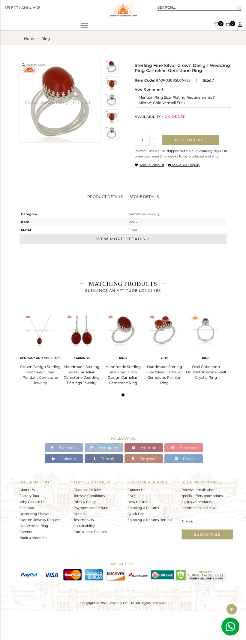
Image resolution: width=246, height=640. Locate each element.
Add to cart (190, 140)
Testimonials (84, 520)
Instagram (107, 447)
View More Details (121, 239)
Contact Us (136, 490)
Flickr (187, 458)
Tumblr (107, 458)
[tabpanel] (40, 347)
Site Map (27, 508)
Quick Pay (136, 514)
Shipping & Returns (143, 508)
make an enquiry (185, 165)
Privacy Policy (85, 502)
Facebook (67, 447)
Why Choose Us (32, 502)
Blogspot (147, 458)
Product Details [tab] (105, 196)
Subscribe (207, 534)
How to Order (139, 502)
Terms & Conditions (89, 496)
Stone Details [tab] (144, 196)
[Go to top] (231, 609)
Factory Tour (29, 496)
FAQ (131, 496)
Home (29, 38)
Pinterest (187, 447)
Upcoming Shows (34, 514)
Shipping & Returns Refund (150, 520)
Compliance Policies (90, 532)
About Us (27, 490)
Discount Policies (87, 490)
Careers (26, 532)
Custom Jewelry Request (40, 520)
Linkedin (68, 458)
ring (45, 38)
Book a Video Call (34, 538)
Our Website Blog (34, 526)
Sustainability (84, 526)
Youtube (148, 447)
